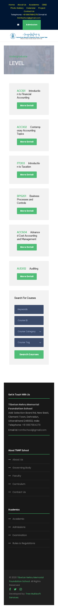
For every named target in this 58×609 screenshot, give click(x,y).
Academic (34, 4)
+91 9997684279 (31, 425)
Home (12, 4)
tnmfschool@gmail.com (29, 17)
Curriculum (18, 484)
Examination (19, 535)
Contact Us (29, 11)
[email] (18, 24)
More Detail (26, 105)
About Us (22, 4)
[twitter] (15, 589)
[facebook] (10, 589)
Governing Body (21, 467)
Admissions (18, 527)
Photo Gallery (17, 8)
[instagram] (20, 589)
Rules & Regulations (23, 543)
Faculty (16, 475)
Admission (31, 24)
